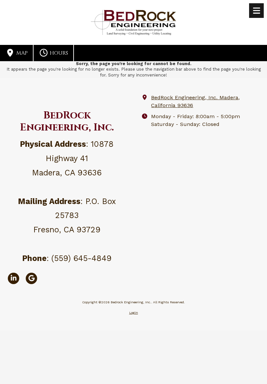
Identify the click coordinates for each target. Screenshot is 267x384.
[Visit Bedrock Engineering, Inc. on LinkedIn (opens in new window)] (13, 278)
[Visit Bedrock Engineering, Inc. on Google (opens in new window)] (31, 278)
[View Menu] (256, 10)
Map (21, 53)
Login (133, 312)
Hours (58, 53)
